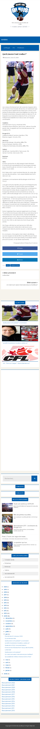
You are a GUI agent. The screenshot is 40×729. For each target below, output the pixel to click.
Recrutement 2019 (8, 690)
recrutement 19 (9, 577)
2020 (5, 587)
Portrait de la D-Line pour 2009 (14, 636)
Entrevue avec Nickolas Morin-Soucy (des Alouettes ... (19, 647)
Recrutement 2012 (8, 706)
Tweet (21, 254)
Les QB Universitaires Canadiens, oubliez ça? (15, 343)
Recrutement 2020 (8, 687)
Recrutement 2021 (8, 685)
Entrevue (7, 566)
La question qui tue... (21, 542)
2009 (5, 616)
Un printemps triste (10, 638)
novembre (9, 621)
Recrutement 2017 (8, 694)
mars (7, 665)
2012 (5, 608)
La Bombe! (5, 275)
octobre (8, 623)
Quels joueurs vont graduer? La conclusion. (15, 322)
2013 (5, 605)
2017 (5, 594)
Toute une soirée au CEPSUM (24, 504)
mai (7, 659)
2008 (5, 673)
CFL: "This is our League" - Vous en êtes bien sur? (16, 363)
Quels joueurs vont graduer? (13, 652)
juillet (7, 631)
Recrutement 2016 (8, 697)
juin (7, 634)
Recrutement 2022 (8, 683)
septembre (9, 626)
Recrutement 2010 (8, 710)
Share (21, 248)
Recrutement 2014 (8, 701)
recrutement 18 (9, 573)
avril (7, 662)
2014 (5, 602)
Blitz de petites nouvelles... (23, 515)
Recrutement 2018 (8, 692)
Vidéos (7, 570)
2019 (5, 589)
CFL (8, 265)
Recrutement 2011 (8, 708)
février (8, 667)
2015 (5, 600)
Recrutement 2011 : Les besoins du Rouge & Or (25, 526)
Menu (5, 40)
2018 (5, 592)
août (7, 629)
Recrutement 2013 (8, 703)
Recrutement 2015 (8, 699)
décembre (9, 618)
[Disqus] (20, 394)
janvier (8, 670)
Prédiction (15, 265)
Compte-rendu (9, 560)
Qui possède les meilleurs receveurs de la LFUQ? (18, 656)
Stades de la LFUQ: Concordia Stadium (15, 645)
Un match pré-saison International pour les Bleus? (22, 285)
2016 (5, 597)
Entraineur (8, 563)
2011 (5, 610)
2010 (5, 613)
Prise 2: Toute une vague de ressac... (14, 536)
